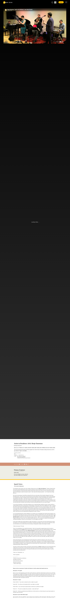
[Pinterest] (26, 464)
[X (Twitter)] (21, 464)
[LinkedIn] (24, 464)
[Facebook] (19, 464)
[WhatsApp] (22, 464)
